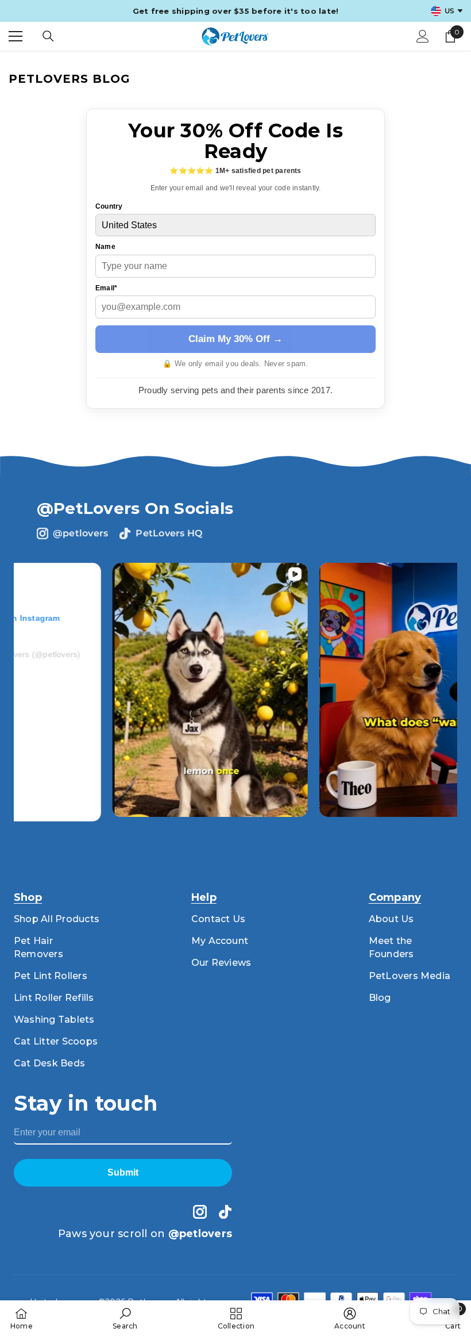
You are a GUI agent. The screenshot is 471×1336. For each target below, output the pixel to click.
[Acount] (422, 36)
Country (109, 206)
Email (106, 288)
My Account (219, 940)
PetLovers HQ (169, 533)
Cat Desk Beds (49, 1063)
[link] (124, 1318)
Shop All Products (56, 918)
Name (105, 247)
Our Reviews (221, 962)
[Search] (48, 36)
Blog (380, 997)
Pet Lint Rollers (50, 975)
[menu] (15, 36)
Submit (122, 1172)
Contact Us (218, 918)
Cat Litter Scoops (56, 1041)
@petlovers (80, 533)
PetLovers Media (410, 975)
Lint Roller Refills (54, 997)
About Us (391, 918)
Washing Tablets (54, 1019)
